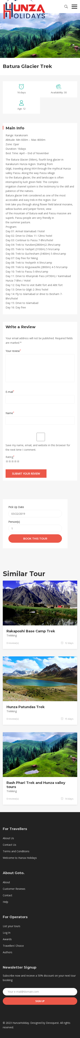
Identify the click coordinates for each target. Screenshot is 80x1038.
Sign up (40, 1001)
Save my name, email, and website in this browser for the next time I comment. (38, 447)
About (6, 882)
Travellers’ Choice (13, 945)
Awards (7, 939)
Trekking (12, 635)
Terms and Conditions (16, 851)
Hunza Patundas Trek (26, 707)
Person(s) (14, 521)
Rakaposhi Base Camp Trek (31, 631)
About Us (8, 838)
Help (5, 902)
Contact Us (9, 844)
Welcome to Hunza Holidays (20, 858)
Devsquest (52, 1023)
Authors (7, 952)
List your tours (11, 926)
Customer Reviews (14, 889)
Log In (6, 932)
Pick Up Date (16, 507)
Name (10, 413)
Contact (7, 895)
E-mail (10, 392)
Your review (13, 351)
